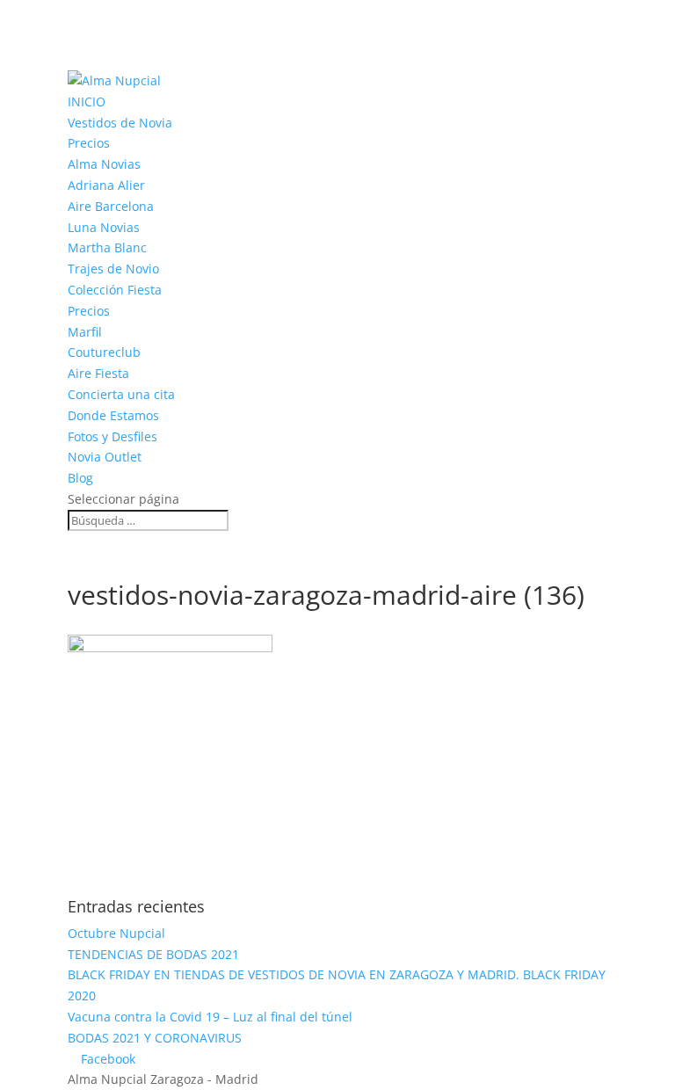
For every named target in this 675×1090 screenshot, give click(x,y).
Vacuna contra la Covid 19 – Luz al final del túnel (210, 1016)
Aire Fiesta (98, 373)
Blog (80, 477)
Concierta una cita (121, 394)
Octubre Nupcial (116, 933)
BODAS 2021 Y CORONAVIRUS (155, 1037)
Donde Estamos (113, 415)
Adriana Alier (106, 185)
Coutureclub (104, 352)
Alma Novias (104, 164)
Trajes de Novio (113, 268)
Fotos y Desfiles (112, 436)
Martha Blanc (107, 247)
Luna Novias (104, 227)
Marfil (85, 331)
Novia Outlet (105, 456)
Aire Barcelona (111, 206)
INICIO (86, 101)
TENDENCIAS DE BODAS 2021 (153, 954)
